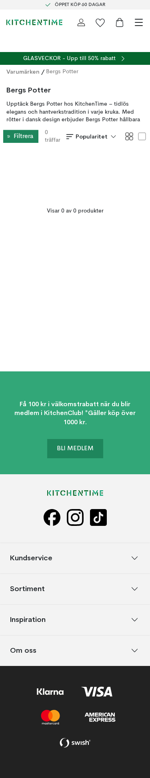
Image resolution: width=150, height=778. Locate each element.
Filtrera (23, 136)
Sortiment (27, 588)
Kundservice (31, 557)
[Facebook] (52, 518)
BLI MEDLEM (75, 448)
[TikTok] (98, 518)
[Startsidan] (34, 22)
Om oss (23, 650)
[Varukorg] (119, 22)
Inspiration (28, 619)
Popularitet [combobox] (92, 136)
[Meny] (138, 22)
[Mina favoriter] (100, 22)
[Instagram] (75, 518)
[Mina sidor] (81, 22)
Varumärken (23, 71)
